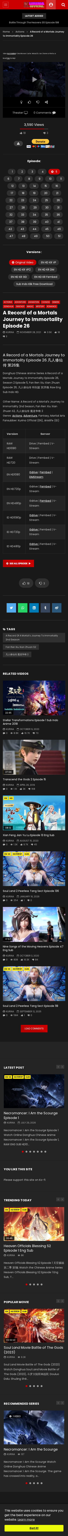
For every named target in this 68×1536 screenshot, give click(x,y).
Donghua (8, 306)
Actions (19, 31)
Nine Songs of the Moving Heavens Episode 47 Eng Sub (33, 948)
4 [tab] (34, 1152)
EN (5, 798)
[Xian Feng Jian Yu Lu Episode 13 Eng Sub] (34, 813)
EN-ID (7, 854)
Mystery (40, 306)
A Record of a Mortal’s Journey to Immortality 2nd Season (32, 637)
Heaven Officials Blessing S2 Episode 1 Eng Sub (27, 1248)
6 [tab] (41, 1152)
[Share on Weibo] (56, 608)
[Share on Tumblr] (45, 608)
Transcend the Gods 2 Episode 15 (24, 779)
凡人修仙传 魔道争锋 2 (17, 654)
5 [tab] (38, 1152)
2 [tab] (26, 1152)
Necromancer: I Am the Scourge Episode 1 (31, 1115)
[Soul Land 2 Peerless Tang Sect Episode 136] (34, 868)
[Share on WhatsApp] (22, 608)
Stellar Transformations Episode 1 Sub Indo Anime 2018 (30, 722)
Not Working (11, 54)
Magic (30, 306)
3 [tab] (30, 1152)
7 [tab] (45, 1152)
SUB (27, 854)
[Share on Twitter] (11, 608)
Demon (55, 302)
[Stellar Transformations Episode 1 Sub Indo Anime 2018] (34, 698)
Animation (33, 302)
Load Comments (34, 1028)
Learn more (26, 1519)
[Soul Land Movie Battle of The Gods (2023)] (34, 1326)
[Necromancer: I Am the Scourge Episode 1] (34, 1091)
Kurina (10, 332)
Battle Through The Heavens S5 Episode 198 (34, 22)
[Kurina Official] (34, 5)
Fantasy (20, 306)
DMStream (36, 477)
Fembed (45, 472)
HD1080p (17, 854)
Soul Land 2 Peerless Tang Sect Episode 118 (30, 1006)
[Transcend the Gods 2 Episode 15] (34, 757)
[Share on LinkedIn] (34, 608)
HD (11, 798)
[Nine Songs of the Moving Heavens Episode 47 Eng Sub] (34, 924)
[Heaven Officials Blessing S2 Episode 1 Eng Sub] (34, 1224)
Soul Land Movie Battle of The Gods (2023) (33, 1349)
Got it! (34, 1528)
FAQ (8, 58)
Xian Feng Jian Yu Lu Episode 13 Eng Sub (28, 835)
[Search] (63, 4)
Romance (51, 306)
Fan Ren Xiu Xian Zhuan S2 (21, 647)
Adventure (20, 302)
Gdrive (33, 472)
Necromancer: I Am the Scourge (31, 1449)
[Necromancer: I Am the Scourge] (34, 1427)
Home (6, 31)
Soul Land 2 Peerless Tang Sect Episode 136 (31, 891)
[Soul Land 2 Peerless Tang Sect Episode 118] (34, 983)
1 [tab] (23, 1152)
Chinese (46, 302)
